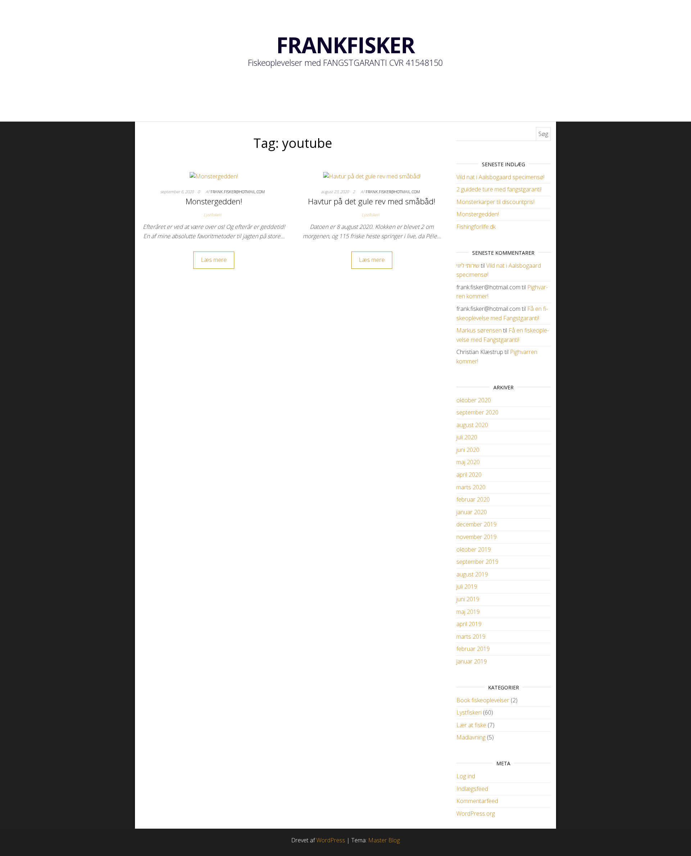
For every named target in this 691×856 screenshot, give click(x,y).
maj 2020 (468, 462)
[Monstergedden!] (214, 176)
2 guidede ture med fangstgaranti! (499, 189)
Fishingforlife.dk (476, 227)
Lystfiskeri (212, 214)
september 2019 (477, 562)
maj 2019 (468, 612)
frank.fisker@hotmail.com (238, 191)
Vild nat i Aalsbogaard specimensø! (500, 177)
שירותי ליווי (467, 266)
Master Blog (384, 840)
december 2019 (476, 524)
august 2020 (472, 425)
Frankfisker (345, 45)
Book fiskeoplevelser (482, 700)
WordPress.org (475, 813)
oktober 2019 (473, 549)
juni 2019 (467, 599)
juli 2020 (466, 437)
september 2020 (477, 412)
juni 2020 (467, 450)
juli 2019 (466, 586)
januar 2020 (471, 512)
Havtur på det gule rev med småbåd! (371, 201)
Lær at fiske (471, 725)
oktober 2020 (473, 400)
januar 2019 (471, 661)
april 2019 (469, 624)
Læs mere (214, 260)
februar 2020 (473, 499)
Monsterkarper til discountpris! (495, 202)
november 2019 (476, 537)
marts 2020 (470, 487)
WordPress (330, 840)
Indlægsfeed (472, 789)
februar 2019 (473, 649)
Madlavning (470, 737)
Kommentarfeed (477, 801)
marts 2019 (470, 636)
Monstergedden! (214, 201)
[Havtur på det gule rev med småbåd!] (372, 176)
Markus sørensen (479, 330)
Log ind (465, 776)
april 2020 (469, 475)
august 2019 (472, 574)
